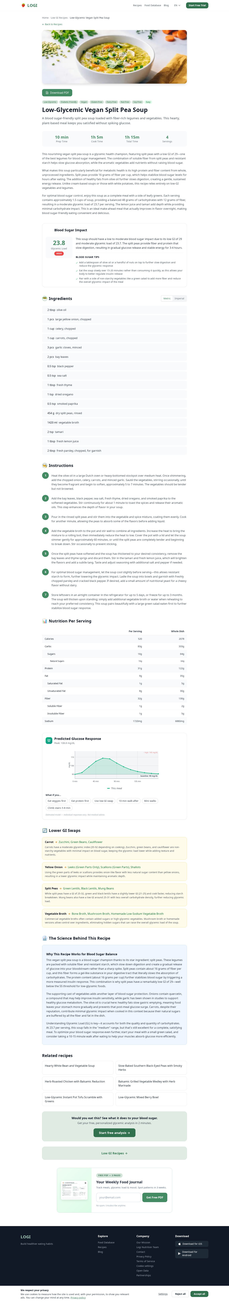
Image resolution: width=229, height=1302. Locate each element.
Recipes (137, 5)
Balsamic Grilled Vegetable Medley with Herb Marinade (146, 1083)
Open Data (142, 1270)
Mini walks (150, 800)
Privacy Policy (143, 1256)
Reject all (180, 1293)
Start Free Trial (197, 5)
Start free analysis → (114, 1133)
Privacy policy (78, 1297)
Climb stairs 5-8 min (59, 807)
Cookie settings (145, 1265)
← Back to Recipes (52, 24)
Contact (140, 1251)
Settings (163, 1293)
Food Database (153, 5)
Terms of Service (145, 1261)
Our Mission (143, 1242)
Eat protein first (80, 800)
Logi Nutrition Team (147, 1247)
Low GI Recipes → (114, 1153)
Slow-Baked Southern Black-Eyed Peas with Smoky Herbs (150, 1068)
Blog (166, 5)
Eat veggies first (57, 800)
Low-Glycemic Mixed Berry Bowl (138, 1097)
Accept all (199, 1293)
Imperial (179, 298)
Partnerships (143, 1275)
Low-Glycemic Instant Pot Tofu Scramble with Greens (73, 1099)
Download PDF (59, 93)
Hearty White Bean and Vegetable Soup (70, 1066)
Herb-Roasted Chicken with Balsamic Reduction (75, 1081)
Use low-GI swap (104, 800)
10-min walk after (128, 800)
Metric (167, 298)
